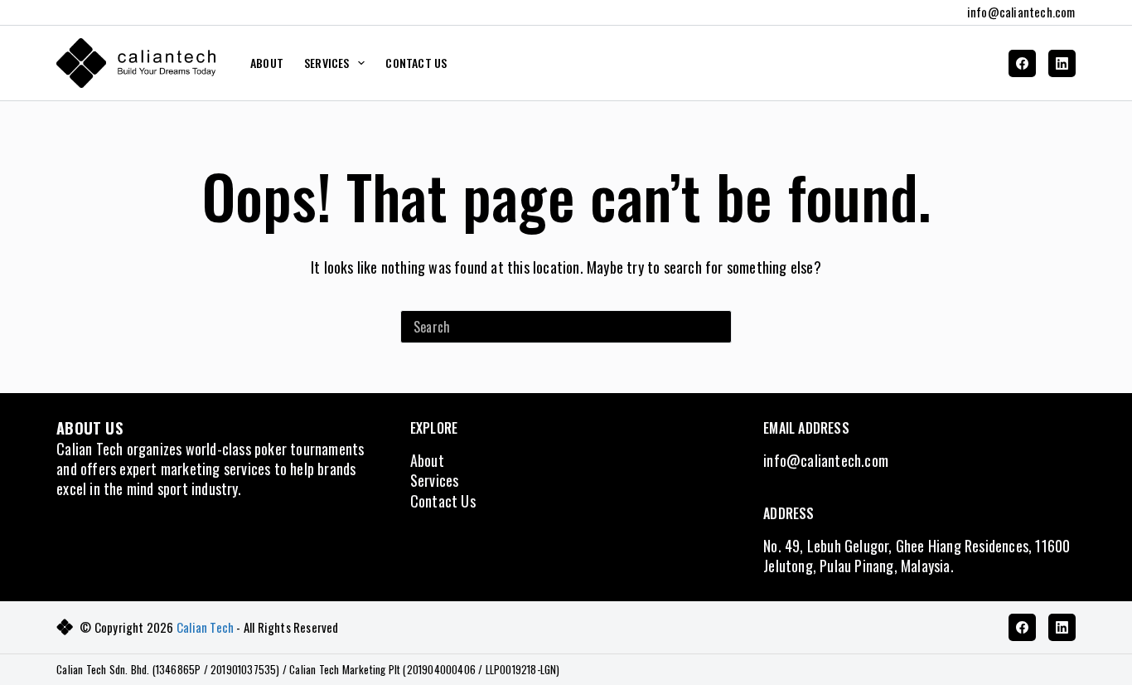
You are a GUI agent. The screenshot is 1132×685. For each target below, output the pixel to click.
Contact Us (416, 62)
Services (434, 480)
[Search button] (715, 326)
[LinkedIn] (1062, 63)
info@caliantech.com (1021, 11)
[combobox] (550, 326)
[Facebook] (1022, 63)
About (266, 62)
